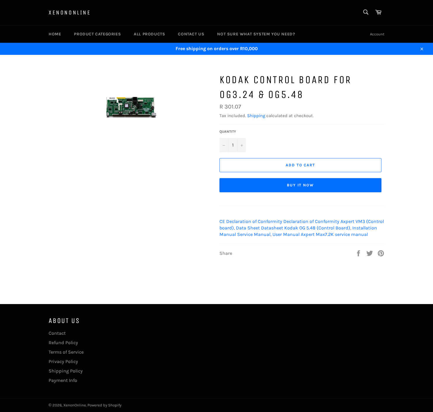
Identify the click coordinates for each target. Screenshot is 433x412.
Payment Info (63, 380)
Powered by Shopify (104, 405)
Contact (57, 333)
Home (55, 34)
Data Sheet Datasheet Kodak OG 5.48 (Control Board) (293, 228)
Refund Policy (63, 342)
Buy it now (300, 185)
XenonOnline (70, 12)
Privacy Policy (63, 361)
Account (377, 34)
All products (149, 34)
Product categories (97, 34)
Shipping (256, 115)
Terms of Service (66, 352)
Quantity (227, 131)
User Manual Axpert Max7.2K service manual (320, 234)
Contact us (191, 34)
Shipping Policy (66, 371)
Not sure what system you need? (256, 34)
